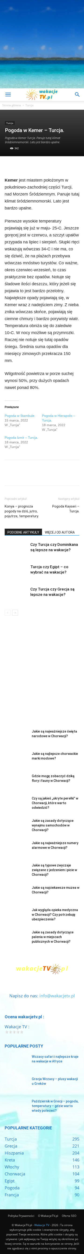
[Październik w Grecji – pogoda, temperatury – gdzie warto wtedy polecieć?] (16, 1107)
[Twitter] (20, 165)
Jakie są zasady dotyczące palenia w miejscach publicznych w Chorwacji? (53, 936)
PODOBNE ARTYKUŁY (23, 532)
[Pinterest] (30, 165)
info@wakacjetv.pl (57, 996)
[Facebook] (9, 165)
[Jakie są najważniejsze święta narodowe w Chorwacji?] (16, 737)
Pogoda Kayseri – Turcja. (65, 508)
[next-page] (15, 613)
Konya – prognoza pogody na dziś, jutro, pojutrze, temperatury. (22, 511)
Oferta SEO (69, 1216)
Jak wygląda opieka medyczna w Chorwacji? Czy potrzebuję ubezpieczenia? (55, 914)
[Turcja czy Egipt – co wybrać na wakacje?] (16, 572)
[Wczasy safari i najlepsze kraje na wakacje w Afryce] (16, 1062)
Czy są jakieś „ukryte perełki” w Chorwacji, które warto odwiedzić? (55, 802)
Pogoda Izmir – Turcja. (21, 437)
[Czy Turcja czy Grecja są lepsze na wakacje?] (16, 595)
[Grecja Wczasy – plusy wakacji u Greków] (16, 1085)
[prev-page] (7, 613)
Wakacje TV (41, 1225)
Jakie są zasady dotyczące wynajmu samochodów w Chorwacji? (53, 825)
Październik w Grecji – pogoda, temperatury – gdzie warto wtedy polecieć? (55, 1105)
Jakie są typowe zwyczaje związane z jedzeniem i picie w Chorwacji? (54, 869)
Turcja (29, 105)
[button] (7, 94)
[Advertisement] (42, 44)
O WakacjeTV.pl (48, 1216)
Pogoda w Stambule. (20, 416)
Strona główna (11, 105)
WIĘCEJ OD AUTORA (60, 532)
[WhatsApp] (41, 165)
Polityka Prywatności (21, 1216)
